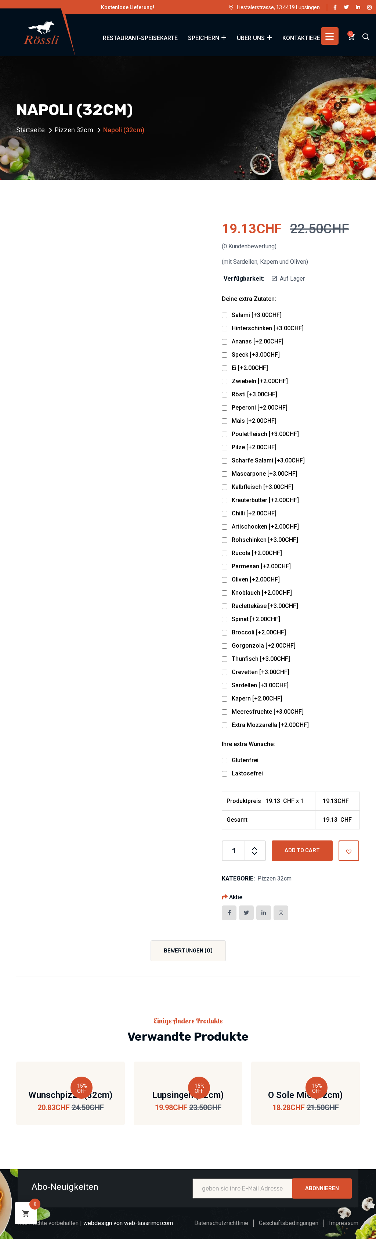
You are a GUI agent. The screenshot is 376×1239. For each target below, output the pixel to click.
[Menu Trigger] (330, 36)
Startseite (30, 130)
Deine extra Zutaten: (249, 298)
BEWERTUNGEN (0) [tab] (188, 951)
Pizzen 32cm (74, 130)
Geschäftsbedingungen (288, 1223)
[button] (349, 850)
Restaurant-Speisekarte (140, 38)
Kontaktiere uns (307, 38)
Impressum (343, 1223)
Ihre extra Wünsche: (248, 744)
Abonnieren (322, 1188)
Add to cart (302, 850)
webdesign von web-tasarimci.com (128, 1223)
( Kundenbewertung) (249, 246)
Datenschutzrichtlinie (221, 1223)
